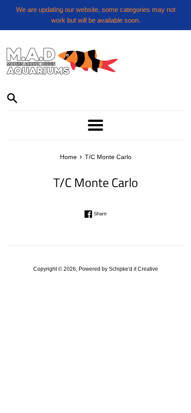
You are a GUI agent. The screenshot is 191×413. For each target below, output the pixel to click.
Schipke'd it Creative (133, 269)
